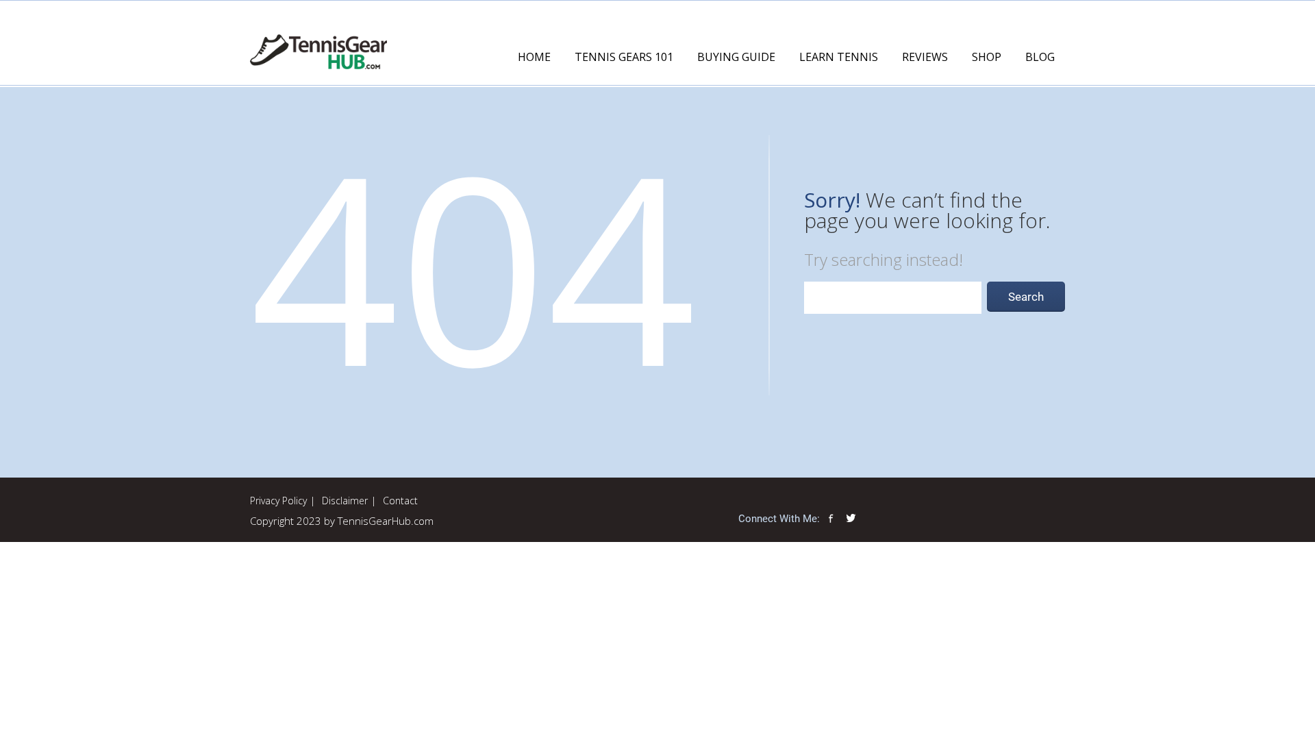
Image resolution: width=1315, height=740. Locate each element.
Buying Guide (736, 56)
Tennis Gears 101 (624, 56)
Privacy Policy (278, 500)
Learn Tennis (838, 56)
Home (534, 56)
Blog (1040, 56)
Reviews (925, 56)
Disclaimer (345, 500)
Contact (400, 500)
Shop (986, 56)
